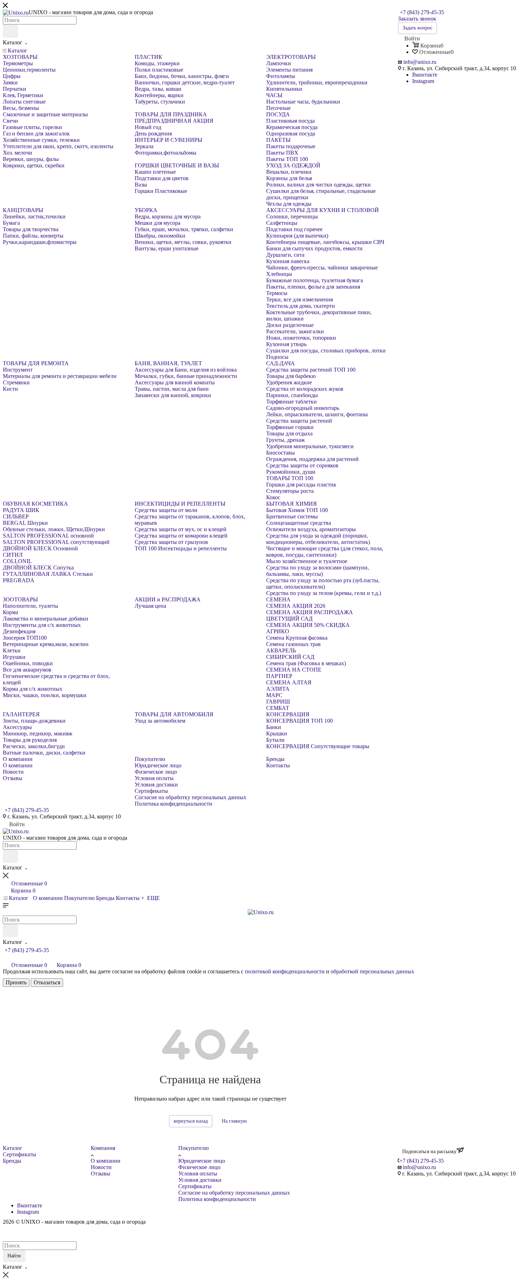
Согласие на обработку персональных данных (234, 1193)
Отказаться (47, 982)
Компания (103, 1148)
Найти (14, 1255)
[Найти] (10, 31)
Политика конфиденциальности (217, 1199)
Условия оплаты (197, 1173)
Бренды (12, 1161)
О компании (106, 1161)
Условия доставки (200, 1180)
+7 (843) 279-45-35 (422, 12)
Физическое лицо (199, 1167)
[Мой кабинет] (6, 958)
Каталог (12, 1148)
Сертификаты (19, 1154)
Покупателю (193, 1148)
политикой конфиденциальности (285, 971)
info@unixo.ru (419, 62)
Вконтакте (424, 75)
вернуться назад (191, 1121)
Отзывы (100, 1173)
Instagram (423, 81)
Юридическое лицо (201, 1161)
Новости (101, 1167)
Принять (16, 982)
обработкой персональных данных (372, 971)
